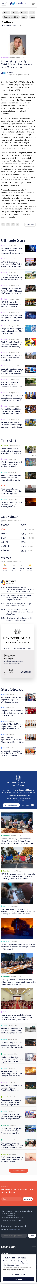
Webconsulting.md (14, 1229)
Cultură (7, 22)
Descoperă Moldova (11, 17)
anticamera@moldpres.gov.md (14, 1218)
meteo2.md (17, 561)
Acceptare (18, 1279)
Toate (6, 13)
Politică (24, 13)
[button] (32, 455)
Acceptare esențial (18, 1274)
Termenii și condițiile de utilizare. (13, 1270)
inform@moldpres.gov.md (13, 1220)
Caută (32, 1236)
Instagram (8, 224)
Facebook (3, 224)
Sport (24, 17)
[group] (18, 449)
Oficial (15, 13)
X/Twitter (13, 224)
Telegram (17, 224)
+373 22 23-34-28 (9, 1213)
